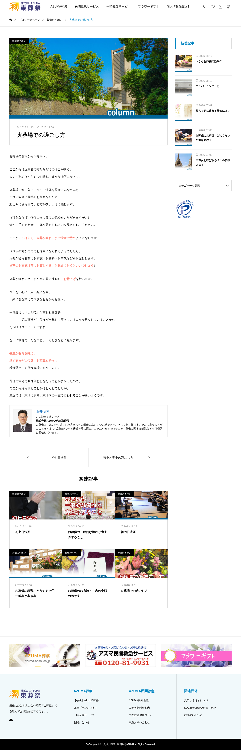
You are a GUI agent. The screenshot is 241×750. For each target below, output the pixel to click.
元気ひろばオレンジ (196, 700)
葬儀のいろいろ (193, 715)
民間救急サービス (87, 6)
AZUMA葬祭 (58, 6)
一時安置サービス (118, 6)
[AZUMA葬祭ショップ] (24, 6)
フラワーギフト (148, 6)
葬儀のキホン (19, 41)
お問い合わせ (81, 722)
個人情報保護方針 (179, 6)
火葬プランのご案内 (85, 707)
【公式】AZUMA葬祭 (86, 700)
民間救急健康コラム (141, 715)
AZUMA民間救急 (139, 700)
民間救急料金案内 (139, 707)
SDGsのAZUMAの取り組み (200, 707)
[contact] (11, 719)
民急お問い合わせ (139, 722)
